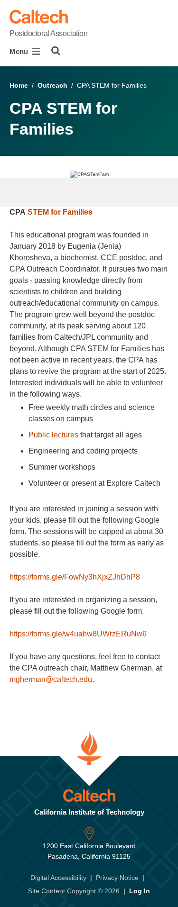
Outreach (52, 85)
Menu (19, 51)
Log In (139, 891)
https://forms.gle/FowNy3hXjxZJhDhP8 (74, 577)
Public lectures (53, 435)
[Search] (55, 50)
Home (18, 85)
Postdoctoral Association (48, 33)
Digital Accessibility (58, 877)
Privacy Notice (117, 877)
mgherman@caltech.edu (50, 679)
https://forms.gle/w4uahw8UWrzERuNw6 (78, 634)
